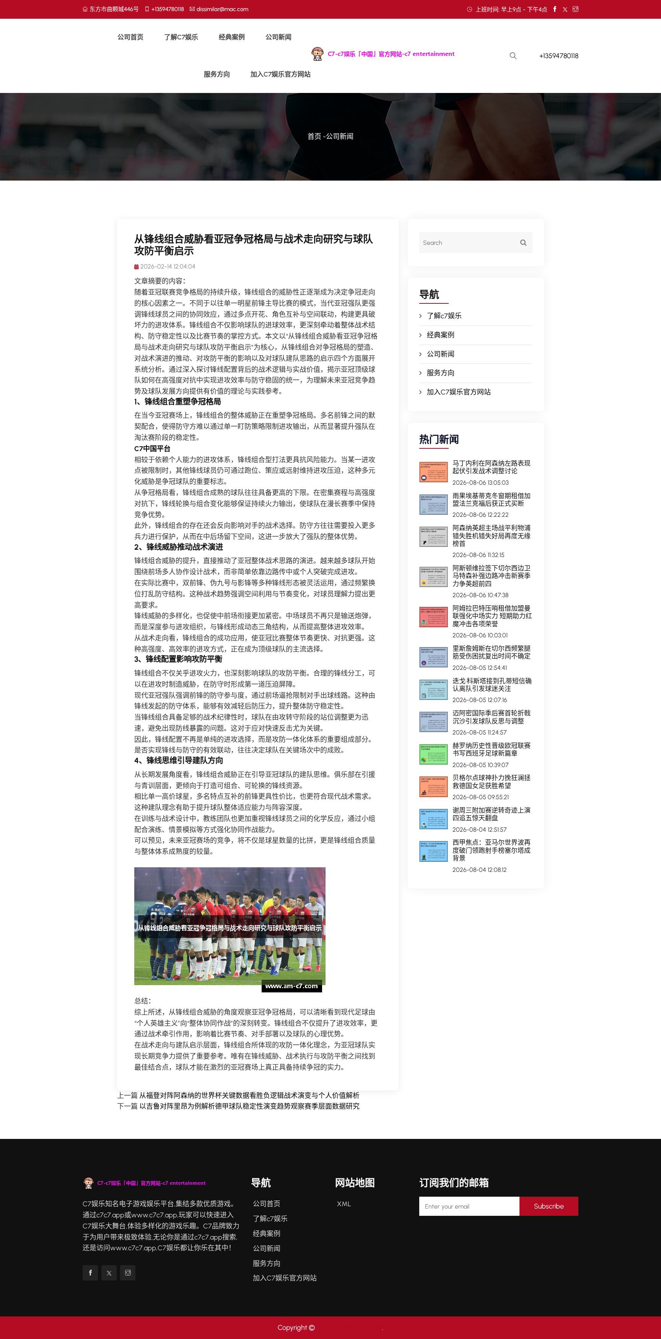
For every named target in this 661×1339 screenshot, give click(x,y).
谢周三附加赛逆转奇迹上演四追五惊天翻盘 (492, 814)
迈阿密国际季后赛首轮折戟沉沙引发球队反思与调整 (492, 717)
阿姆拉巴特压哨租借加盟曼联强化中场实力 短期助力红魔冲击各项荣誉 (492, 616)
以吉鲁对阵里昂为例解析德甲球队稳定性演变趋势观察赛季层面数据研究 (249, 1106)
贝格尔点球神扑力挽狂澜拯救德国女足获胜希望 (492, 781)
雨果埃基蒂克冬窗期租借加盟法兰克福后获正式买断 (492, 499)
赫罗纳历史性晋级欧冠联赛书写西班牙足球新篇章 (492, 749)
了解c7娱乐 (181, 37)
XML (344, 1204)
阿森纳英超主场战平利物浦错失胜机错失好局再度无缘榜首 (492, 535)
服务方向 (217, 74)
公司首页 (130, 37)
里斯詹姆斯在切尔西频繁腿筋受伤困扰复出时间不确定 (492, 652)
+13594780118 (167, 9)
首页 (314, 136)
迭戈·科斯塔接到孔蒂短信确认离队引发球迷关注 (492, 684)
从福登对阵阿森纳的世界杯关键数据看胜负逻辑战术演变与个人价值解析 (249, 1095)
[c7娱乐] (404, 54)
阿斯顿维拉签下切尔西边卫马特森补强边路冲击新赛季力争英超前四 (492, 576)
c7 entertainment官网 (349, 1327)
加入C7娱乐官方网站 (281, 74)
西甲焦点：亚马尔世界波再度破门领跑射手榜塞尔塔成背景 (492, 850)
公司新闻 (278, 37)
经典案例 (232, 37)
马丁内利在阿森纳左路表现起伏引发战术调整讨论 (492, 467)
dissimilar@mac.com (222, 9)
